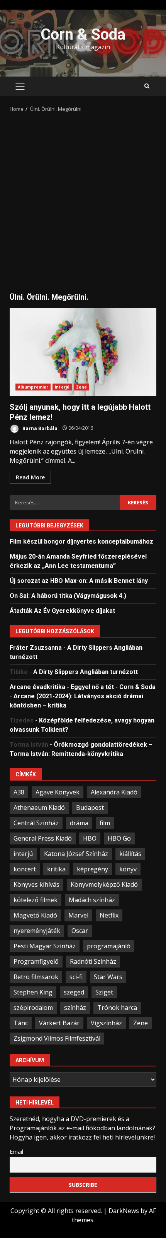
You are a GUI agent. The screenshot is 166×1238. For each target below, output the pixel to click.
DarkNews (123, 1210)
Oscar (79, 930)
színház (75, 1007)
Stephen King (33, 992)
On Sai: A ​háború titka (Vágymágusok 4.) (68, 595)
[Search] (146, 86)
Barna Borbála (39, 428)
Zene (81, 387)
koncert (25, 869)
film (105, 823)
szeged (74, 992)
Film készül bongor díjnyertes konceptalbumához (81, 541)
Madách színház (92, 900)
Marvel (78, 915)
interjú (23, 853)
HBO (90, 838)
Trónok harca (117, 1007)
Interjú (62, 387)
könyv (128, 869)
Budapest (90, 807)
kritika (56, 869)
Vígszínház (106, 1023)
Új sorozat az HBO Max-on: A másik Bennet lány (79, 580)
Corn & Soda (83, 34)
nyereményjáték (37, 930)
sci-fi (76, 977)
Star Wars (108, 977)
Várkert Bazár (59, 1023)
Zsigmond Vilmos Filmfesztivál (57, 1038)
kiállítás (130, 853)
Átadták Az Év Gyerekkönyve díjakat (62, 610)
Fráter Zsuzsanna (36, 647)
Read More (30, 477)
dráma (79, 823)
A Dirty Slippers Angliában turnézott (85, 672)
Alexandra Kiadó (114, 792)
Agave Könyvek (58, 792)
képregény (92, 869)
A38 (19, 792)
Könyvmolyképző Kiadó (104, 884)
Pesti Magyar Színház (45, 946)
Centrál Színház (36, 823)
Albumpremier (33, 387)
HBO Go (119, 838)
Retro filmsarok (36, 977)
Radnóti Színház (93, 961)
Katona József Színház (76, 853)
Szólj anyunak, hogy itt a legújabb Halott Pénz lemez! (83, 352)
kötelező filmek (36, 900)
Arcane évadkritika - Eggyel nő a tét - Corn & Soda (83, 687)
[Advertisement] (83, 199)
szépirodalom (33, 1007)
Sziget (104, 992)
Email (16, 1151)
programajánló (108, 946)
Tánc (21, 1023)
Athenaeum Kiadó (39, 807)
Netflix (109, 915)
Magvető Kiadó (35, 915)
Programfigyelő (36, 961)
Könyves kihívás (36, 884)
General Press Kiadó (43, 838)
